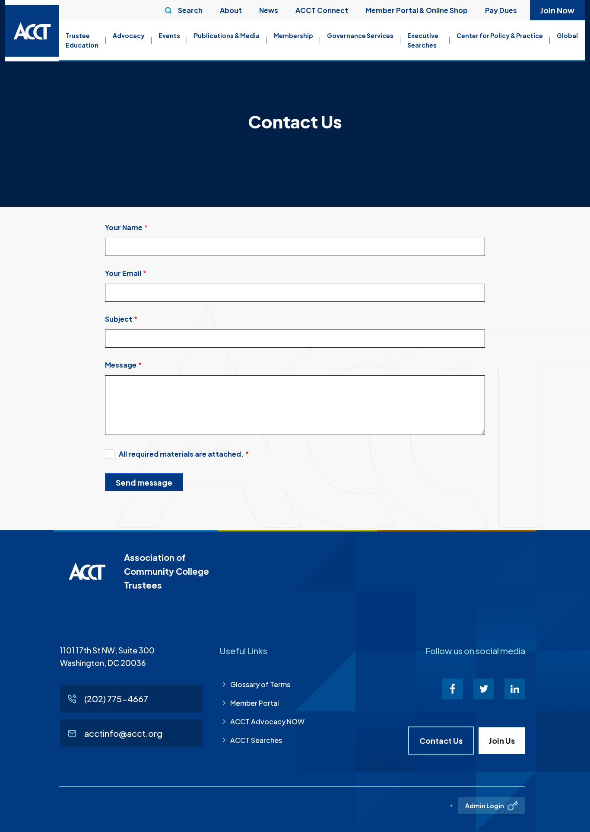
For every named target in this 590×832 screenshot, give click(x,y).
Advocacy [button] (129, 35)
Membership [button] (293, 35)
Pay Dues (501, 10)
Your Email (123, 273)
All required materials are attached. (181, 454)
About (231, 10)
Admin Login (484, 806)
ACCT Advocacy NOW (267, 721)
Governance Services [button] (360, 35)
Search (190, 10)
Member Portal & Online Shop (416, 10)
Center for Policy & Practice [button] (500, 35)
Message (120, 365)
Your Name (124, 227)
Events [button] (169, 35)
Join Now (557, 10)
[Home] (32, 31)
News (268, 10)
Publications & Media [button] (227, 35)
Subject (118, 319)
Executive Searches (422, 40)
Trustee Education (82, 40)
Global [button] (567, 35)
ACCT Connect (321, 10)
